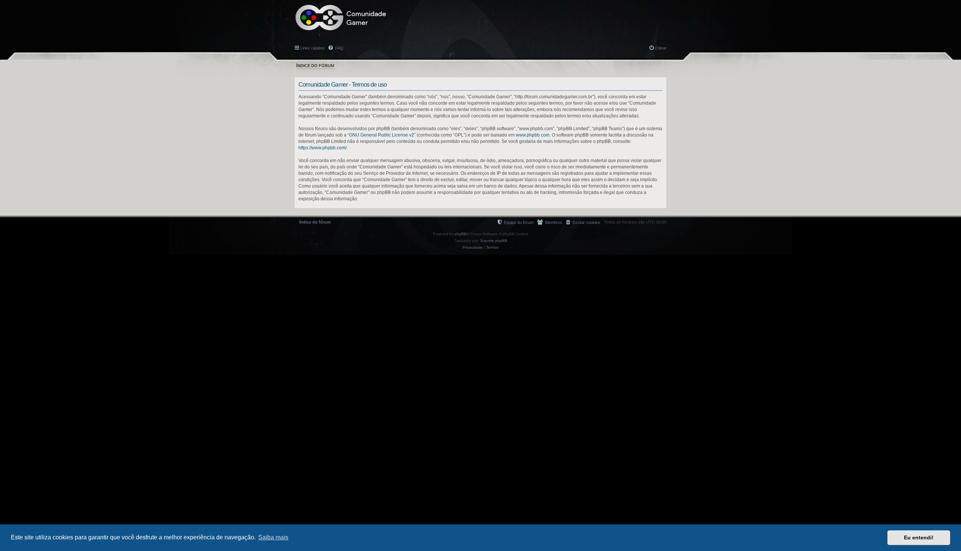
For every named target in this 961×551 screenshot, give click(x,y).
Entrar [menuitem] (660, 48)
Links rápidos (312, 48)
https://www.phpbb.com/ (322, 147)
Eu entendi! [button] (919, 537)
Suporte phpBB (493, 241)
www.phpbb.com (533, 135)
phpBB (461, 234)
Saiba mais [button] (273, 537)
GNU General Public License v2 (381, 135)
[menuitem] (583, 222)
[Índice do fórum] (341, 18)
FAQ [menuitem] (338, 48)
